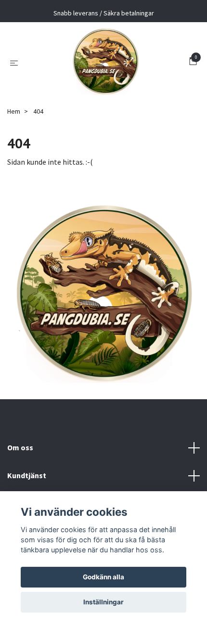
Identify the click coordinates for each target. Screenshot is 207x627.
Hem (13, 111)
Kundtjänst (26, 475)
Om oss (20, 447)
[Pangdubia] (105, 62)
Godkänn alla (103, 577)
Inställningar (103, 602)
